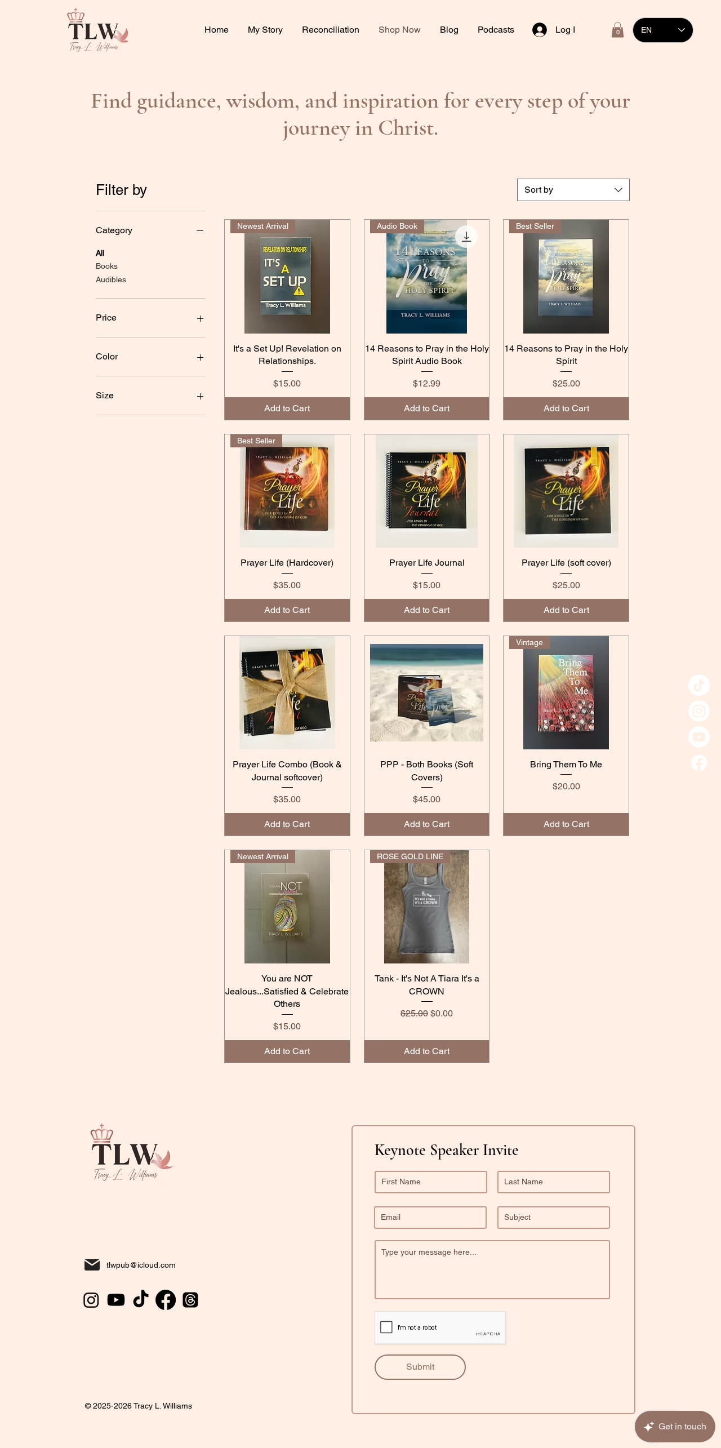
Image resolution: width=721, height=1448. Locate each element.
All (100, 252)
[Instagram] (699, 711)
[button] (331, 30)
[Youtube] (699, 737)
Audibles (111, 279)
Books (107, 265)
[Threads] (190, 1300)
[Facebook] (699, 763)
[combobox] (573, 190)
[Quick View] (426, 491)
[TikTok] (699, 685)
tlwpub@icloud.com (141, 1264)
